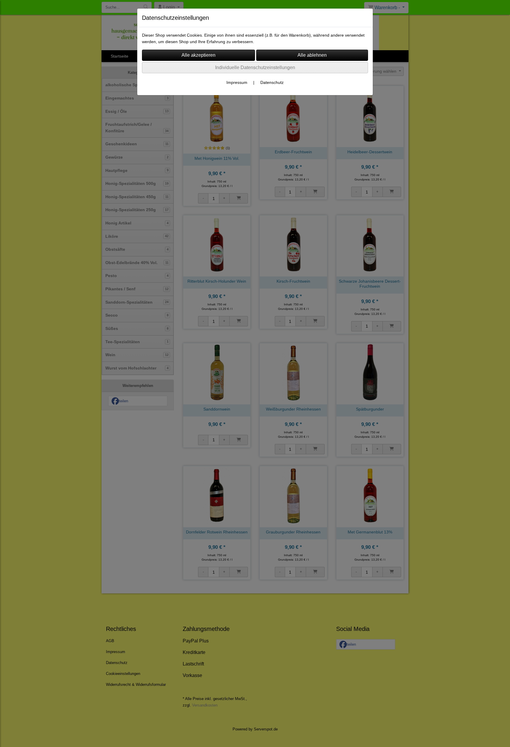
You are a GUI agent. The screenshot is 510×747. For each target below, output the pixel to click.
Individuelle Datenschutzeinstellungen (255, 67)
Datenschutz (272, 82)
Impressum (236, 82)
